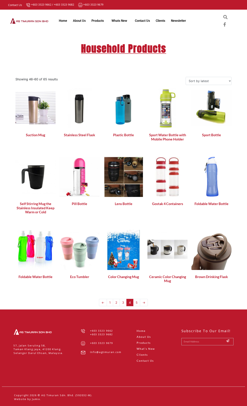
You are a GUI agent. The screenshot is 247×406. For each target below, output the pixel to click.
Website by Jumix (27, 399)
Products (97, 21)
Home (63, 21)
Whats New (119, 21)
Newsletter (178, 21)
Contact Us (142, 21)
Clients (160, 21)
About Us (79, 21)
